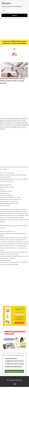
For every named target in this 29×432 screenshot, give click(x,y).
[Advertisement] (14, 29)
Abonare (14, 15)
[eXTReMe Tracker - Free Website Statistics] (14, 384)
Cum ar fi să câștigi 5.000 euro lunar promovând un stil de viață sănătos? (14, 42)
